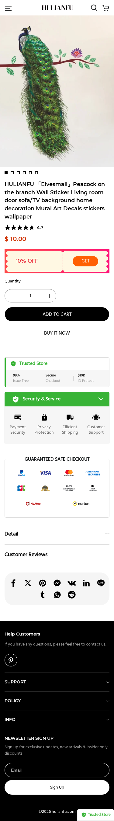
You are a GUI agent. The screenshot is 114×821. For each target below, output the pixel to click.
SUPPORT (15, 682)
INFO (10, 719)
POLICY (13, 700)
